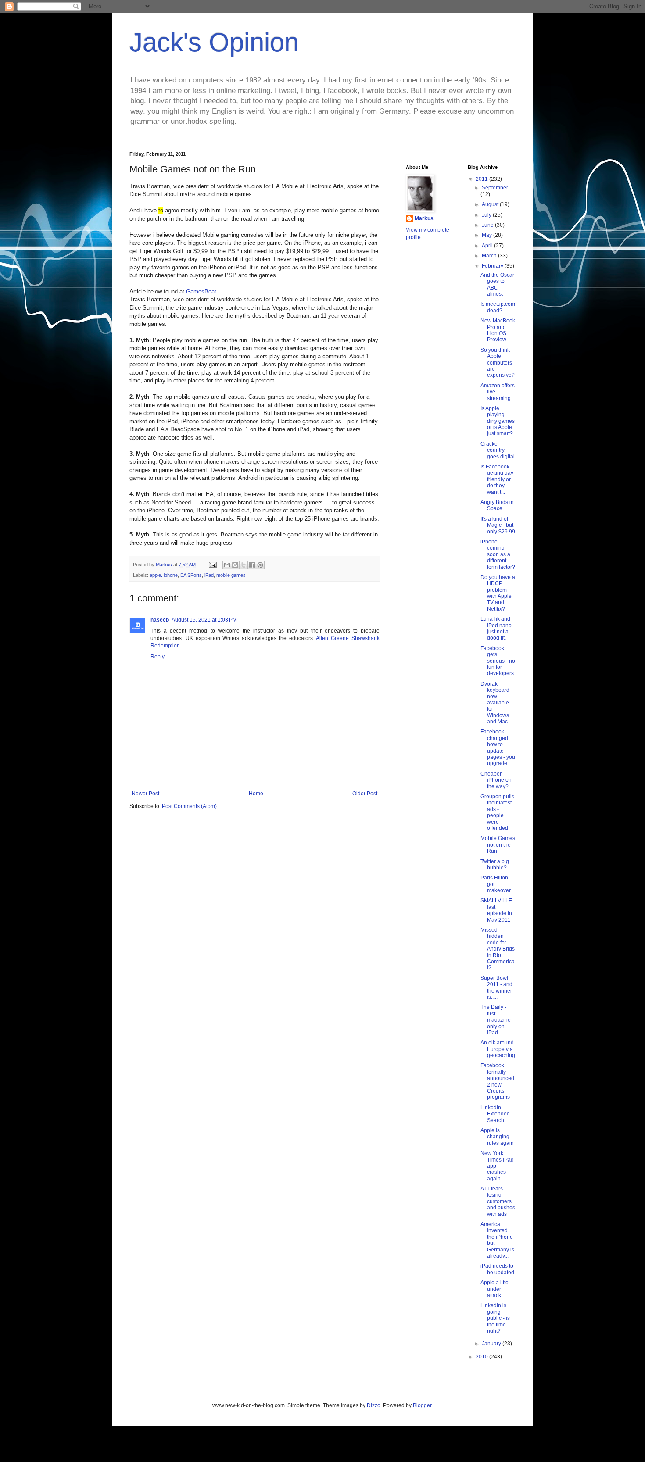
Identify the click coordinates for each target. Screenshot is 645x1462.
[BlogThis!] (235, 565)
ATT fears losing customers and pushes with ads (497, 1201)
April (488, 246)
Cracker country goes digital (497, 450)
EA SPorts (191, 575)
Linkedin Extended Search (495, 1114)
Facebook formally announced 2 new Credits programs (497, 1081)
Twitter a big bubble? (494, 864)
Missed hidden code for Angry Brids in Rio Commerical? (497, 949)
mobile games (231, 575)
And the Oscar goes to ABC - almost (497, 284)
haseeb (159, 620)
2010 (482, 1357)
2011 (482, 179)
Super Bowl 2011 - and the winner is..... (496, 987)
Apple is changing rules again (497, 1136)
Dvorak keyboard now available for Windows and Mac (494, 703)
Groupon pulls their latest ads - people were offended (497, 812)
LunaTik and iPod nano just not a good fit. (496, 628)
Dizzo (373, 1405)
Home (256, 793)
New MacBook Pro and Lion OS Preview (497, 330)
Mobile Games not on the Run (497, 844)
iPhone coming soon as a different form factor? (497, 554)
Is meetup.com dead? (497, 307)
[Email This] (226, 565)
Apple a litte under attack (494, 1289)
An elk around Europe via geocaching (497, 1049)
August (491, 204)
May (487, 235)
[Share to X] (243, 565)
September (495, 188)
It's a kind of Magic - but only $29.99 (497, 525)
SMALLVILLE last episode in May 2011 (496, 909)
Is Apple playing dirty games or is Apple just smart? (497, 421)
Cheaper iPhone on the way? (496, 780)
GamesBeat (201, 291)
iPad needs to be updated (497, 1269)
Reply (157, 657)
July (487, 215)
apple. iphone (164, 575)
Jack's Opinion (214, 42)
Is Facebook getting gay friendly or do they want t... (496, 479)
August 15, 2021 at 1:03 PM (204, 620)
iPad (209, 575)
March (490, 256)
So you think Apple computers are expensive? (497, 363)
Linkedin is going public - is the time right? (495, 1318)
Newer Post (145, 793)
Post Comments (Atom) (189, 806)
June (488, 225)
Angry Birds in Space (497, 505)
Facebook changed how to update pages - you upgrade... (497, 747)
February (493, 266)
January (492, 1343)
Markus (424, 218)
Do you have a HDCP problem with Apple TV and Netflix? (497, 593)
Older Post (364, 793)
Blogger (422, 1405)
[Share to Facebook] (251, 565)
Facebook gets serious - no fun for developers (497, 661)
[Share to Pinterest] (260, 565)
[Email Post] (212, 564)
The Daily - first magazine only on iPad (495, 1020)
